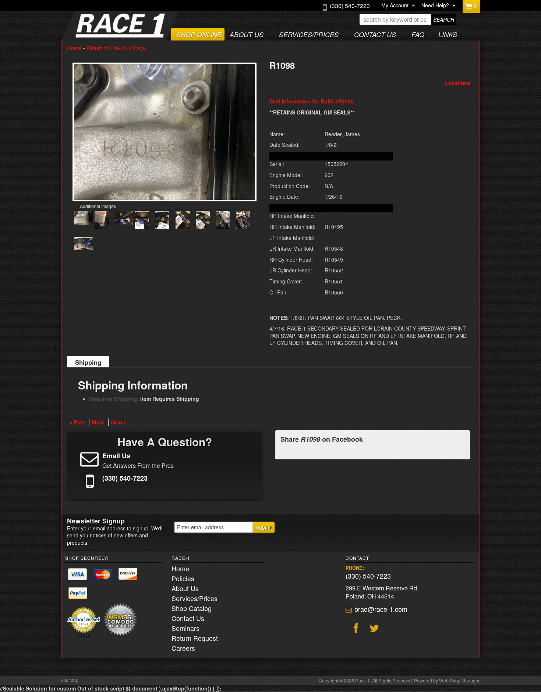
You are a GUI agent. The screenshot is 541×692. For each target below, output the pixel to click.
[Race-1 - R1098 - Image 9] (243, 221)
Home (74, 48)
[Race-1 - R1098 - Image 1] (83, 219)
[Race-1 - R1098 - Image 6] (183, 221)
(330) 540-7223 (368, 575)
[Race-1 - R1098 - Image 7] (203, 221)
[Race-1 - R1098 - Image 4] (142, 221)
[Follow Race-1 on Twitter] (373, 629)
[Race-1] (105, 35)
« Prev (77, 422)
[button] (408, 19)
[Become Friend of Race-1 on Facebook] (355, 629)
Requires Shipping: (114, 399)
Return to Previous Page (115, 48)
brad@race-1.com (380, 609)
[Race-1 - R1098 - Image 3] (124, 219)
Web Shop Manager (459, 680)
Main (98, 422)
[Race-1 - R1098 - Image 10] (83, 245)
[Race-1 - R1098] (164, 132)
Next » (119, 422)
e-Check (83, 636)
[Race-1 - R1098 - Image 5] (162, 221)
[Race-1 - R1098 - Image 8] (223, 221)
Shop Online (199, 34)
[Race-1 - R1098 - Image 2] (102, 221)
